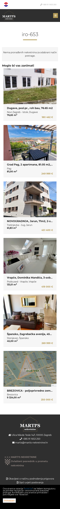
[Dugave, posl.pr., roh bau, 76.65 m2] (30, 86)
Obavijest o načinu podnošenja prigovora (31, 478)
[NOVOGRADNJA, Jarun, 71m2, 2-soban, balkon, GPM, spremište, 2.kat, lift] (30, 199)
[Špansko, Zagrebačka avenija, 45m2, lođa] (30, 312)
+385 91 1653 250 (49, 4)
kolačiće (28, 488)
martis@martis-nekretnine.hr (31, 442)
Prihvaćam (9, 500)
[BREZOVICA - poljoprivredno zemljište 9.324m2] (30, 369)
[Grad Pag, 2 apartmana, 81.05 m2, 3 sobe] (30, 143)
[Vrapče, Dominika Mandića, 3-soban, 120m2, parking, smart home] (30, 256)
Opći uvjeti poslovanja (31, 482)
